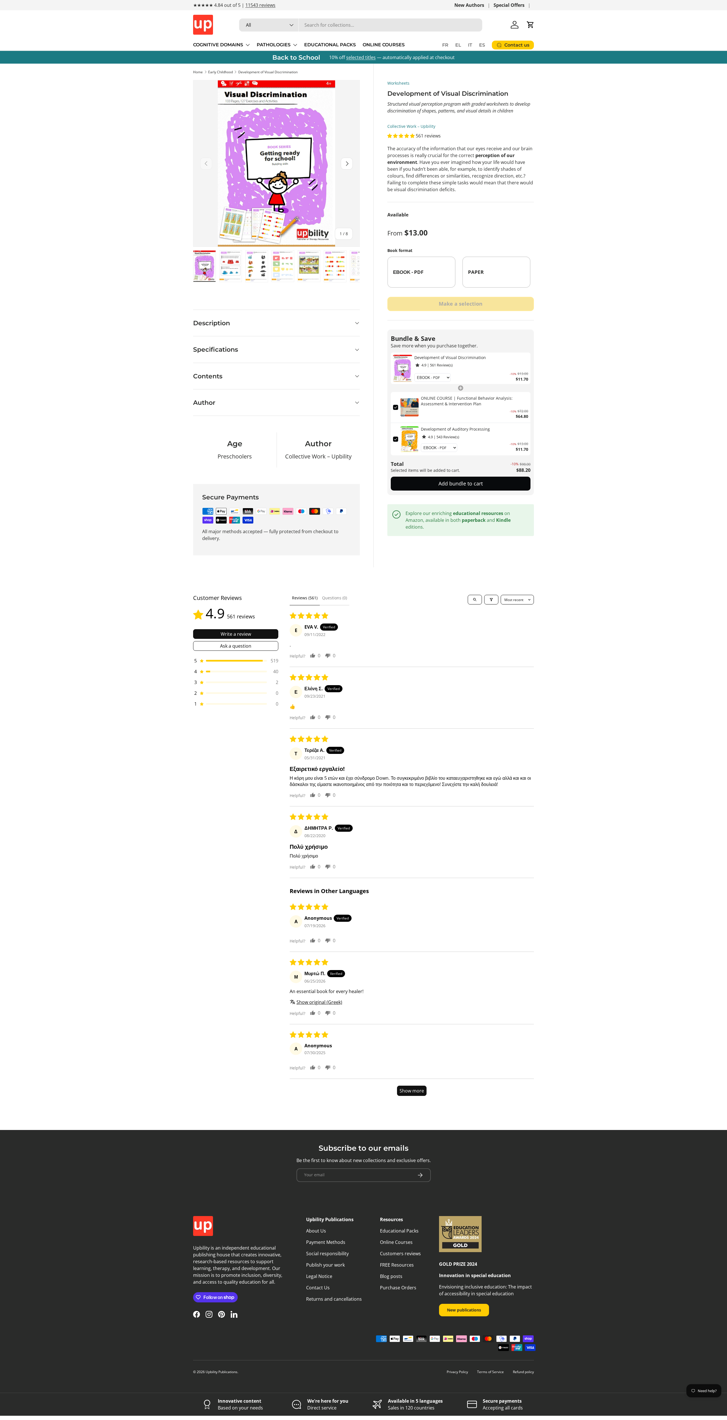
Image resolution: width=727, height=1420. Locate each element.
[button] (530, 24)
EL (458, 45)
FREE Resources (397, 1265)
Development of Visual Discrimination (268, 72)
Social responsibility (327, 1253)
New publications (464, 1310)
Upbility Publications (221, 1371)
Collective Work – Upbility (411, 126)
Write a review (236, 634)
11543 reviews (260, 5)
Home (198, 72)
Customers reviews (400, 1253)
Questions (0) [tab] (334, 597)
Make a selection (460, 303)
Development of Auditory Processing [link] (455, 429)
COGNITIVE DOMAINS (218, 44)
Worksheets (398, 83)
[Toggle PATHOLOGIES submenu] (295, 44)
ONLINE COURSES (384, 44)
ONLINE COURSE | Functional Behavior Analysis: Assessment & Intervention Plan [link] (467, 400)
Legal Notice (319, 1276)
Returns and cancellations (334, 1299)
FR (445, 45)
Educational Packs (399, 1231)
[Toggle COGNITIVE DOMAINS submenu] (247, 44)
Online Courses (396, 1242)
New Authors (469, 5)
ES (482, 45)
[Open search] (475, 599)
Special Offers (509, 5)
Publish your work (325, 1265)
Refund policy (523, 1371)
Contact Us (318, 1288)
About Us (316, 1231)
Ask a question (235, 646)
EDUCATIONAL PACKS (330, 44)
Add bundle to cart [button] (460, 483)
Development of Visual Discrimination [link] (450, 357)
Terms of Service (490, 1371)
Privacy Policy (457, 1371)
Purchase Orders (398, 1288)
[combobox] (360, 25)
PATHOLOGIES (274, 44)
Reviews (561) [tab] (304, 597)
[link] (402, 368)
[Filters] (491, 599)
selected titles (361, 57)
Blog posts (391, 1276)
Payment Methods (325, 1242)
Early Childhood (220, 72)
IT (470, 45)
